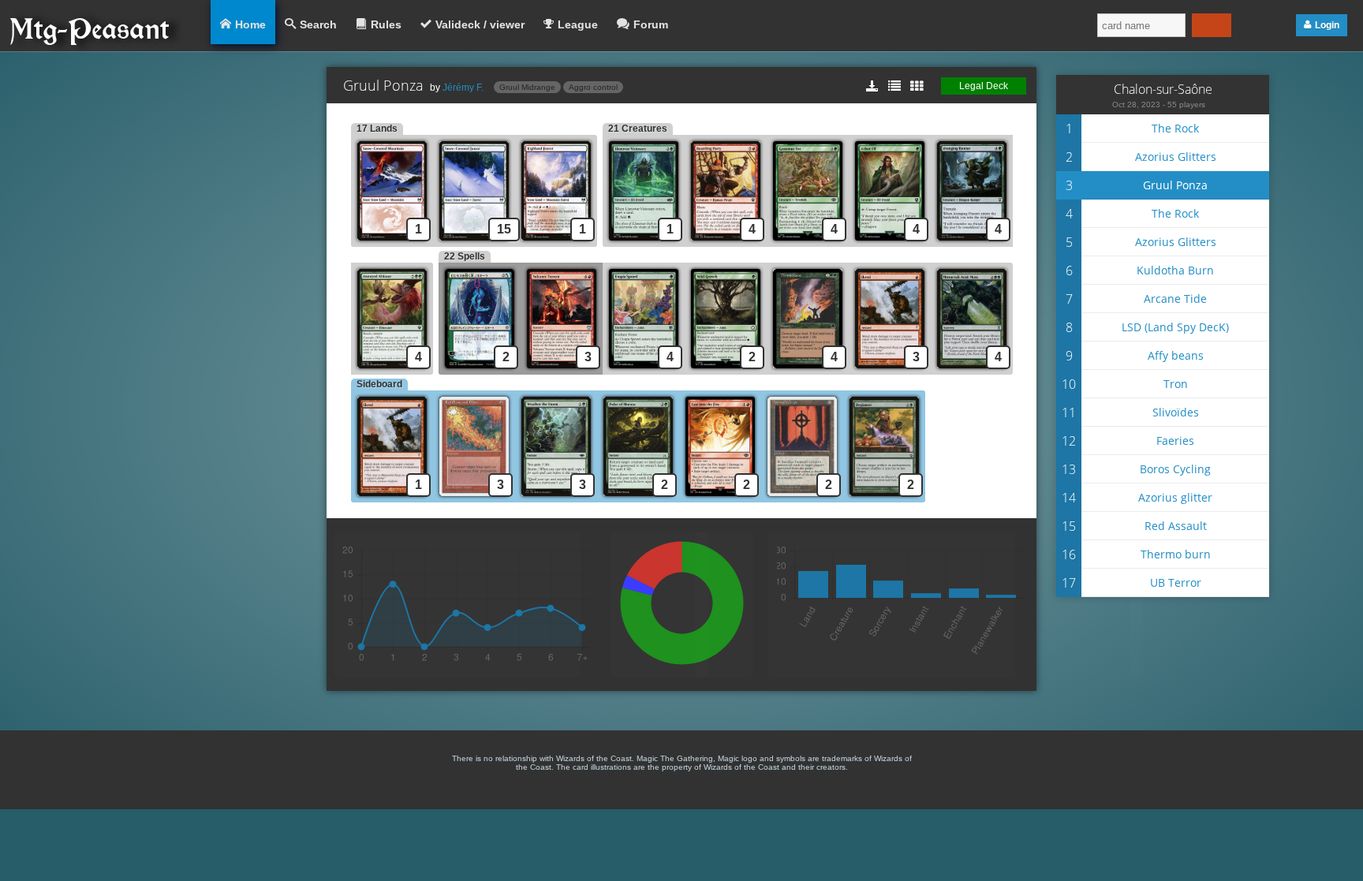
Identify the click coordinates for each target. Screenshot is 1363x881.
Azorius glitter (1175, 497)
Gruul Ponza (1175, 184)
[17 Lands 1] (392, 242)
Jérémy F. (463, 87)
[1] (559, 242)
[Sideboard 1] (392, 498)
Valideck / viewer (480, 24)
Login (1327, 25)
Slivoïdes (1175, 412)
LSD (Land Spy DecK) (1175, 326)
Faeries (1175, 440)
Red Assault (1176, 525)
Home (250, 24)
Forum (650, 24)
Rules (386, 24)
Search (318, 24)
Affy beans (1176, 355)
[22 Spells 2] (480, 370)
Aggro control (593, 87)
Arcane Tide (1175, 298)
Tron (1175, 383)
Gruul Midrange (527, 87)
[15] (474, 242)
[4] (726, 242)
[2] (726, 370)
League (578, 24)
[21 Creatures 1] (644, 242)
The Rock (1175, 128)
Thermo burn (1176, 554)
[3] (562, 370)
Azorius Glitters (1175, 156)
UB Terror (1175, 582)
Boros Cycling (1175, 468)
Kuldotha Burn (1175, 270)
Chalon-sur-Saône (1163, 89)
